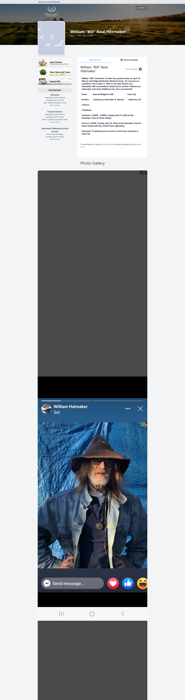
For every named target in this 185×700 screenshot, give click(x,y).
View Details (55, 105)
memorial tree (108, 144)
